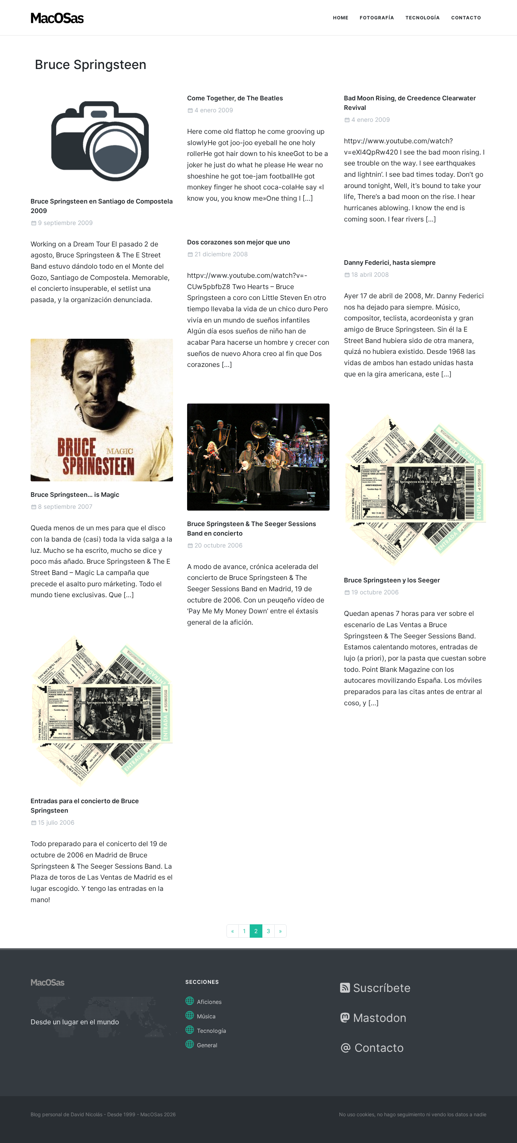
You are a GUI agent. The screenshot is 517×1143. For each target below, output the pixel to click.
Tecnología (210, 1030)
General (206, 1045)
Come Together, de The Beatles (235, 98)
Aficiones (208, 1001)
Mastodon (378, 1018)
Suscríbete (380, 988)
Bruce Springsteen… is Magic (75, 494)
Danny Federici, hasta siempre (390, 262)
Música (205, 1016)
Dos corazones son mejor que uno (238, 242)
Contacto (377, 1048)
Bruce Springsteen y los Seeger (392, 580)
